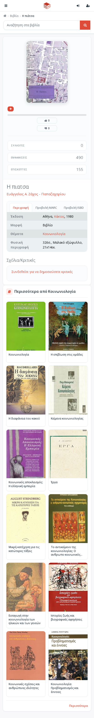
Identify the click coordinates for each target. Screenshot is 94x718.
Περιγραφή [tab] (21, 208)
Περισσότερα (78, 706)
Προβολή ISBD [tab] (74, 208)
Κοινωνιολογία (54, 234)
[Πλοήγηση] (6, 6)
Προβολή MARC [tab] (46, 208)
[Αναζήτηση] (85, 25)
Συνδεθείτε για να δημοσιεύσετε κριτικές (42, 271)
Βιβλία (14, 16)
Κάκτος (59, 216)
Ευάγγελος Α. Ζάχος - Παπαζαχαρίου (36, 194)
